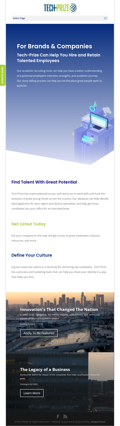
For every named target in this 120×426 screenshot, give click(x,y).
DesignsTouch (98, 421)
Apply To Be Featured (39, 333)
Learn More (32, 393)
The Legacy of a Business (45, 369)
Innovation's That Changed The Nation (59, 309)
